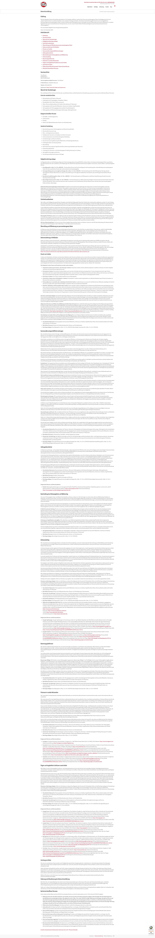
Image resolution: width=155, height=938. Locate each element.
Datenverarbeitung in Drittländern (51, 47)
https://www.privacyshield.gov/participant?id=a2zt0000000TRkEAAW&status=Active (63, 821)
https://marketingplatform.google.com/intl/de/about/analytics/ (58, 635)
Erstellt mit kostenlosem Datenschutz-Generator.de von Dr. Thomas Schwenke (59, 929)
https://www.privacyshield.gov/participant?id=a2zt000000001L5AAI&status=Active (63, 629)
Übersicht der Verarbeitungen (50, 39)
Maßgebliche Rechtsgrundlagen (50, 41)
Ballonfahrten (89, 6)
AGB (113, 935)
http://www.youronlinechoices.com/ (73, 311)
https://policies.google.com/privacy (62, 628)
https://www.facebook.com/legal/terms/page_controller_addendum (81, 753)
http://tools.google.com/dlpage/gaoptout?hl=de (99, 638)
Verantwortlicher (47, 37)
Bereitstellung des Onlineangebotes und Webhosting (55, 54)
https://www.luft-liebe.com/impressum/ (56, 87)
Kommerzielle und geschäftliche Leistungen (53, 51)
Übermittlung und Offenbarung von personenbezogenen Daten (57, 45)
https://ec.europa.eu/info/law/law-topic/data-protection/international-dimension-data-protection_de (65, 251)
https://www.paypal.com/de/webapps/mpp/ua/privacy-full (56, 490)
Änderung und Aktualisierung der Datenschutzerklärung (56, 66)
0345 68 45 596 (111, 2)
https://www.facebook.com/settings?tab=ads (61, 751)
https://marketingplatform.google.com (102, 626)
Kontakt (107, 6)
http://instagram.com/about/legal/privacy (64, 743)
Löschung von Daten (47, 64)
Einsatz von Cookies (47, 49)
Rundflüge (96, 6)
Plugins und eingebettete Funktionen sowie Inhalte (55, 62)
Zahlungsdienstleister (48, 53)
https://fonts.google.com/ (99, 817)
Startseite (105, 11)
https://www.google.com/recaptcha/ (55, 841)
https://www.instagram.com (106, 741)
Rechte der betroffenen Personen (50, 68)
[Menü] (153, 926)
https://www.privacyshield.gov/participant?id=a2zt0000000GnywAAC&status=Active (63, 750)
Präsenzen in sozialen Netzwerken (51, 60)
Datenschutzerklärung (99, 935)
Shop (111, 6)
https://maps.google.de (82, 828)
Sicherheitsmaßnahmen (48, 43)
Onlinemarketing (47, 56)
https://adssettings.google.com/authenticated (82, 639)
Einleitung (45, 35)
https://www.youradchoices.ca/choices (57, 610)
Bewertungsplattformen (48, 58)
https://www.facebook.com (79, 746)
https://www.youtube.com (80, 849)
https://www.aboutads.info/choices (54, 612)
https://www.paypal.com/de (71, 488)
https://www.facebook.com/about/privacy (53, 748)
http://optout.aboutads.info (56, 311)
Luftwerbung (101, 6)
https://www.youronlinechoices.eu (51, 609)
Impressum (91, 935)
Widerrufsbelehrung (108, 935)
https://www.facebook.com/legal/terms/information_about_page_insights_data (70, 754)
